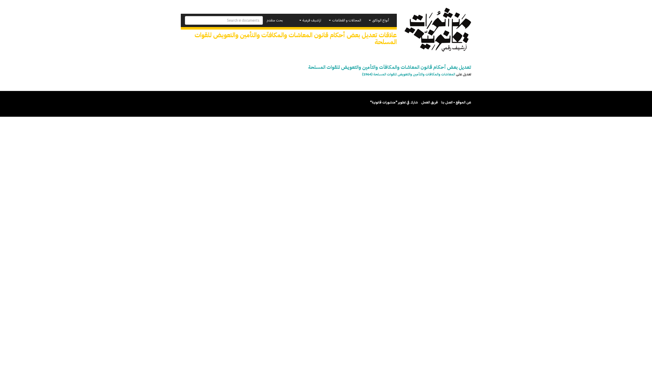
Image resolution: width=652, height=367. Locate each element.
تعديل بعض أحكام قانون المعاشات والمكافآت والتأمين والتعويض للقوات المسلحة (389, 67)
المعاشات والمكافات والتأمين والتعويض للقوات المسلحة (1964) (408, 74)
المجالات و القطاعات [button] (346, 20)
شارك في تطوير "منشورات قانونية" (394, 102)
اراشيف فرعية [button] (311, 20)
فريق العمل (429, 102)
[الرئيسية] (437, 30)
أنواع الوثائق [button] (380, 20)
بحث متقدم (275, 20)
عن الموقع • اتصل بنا (456, 102)
